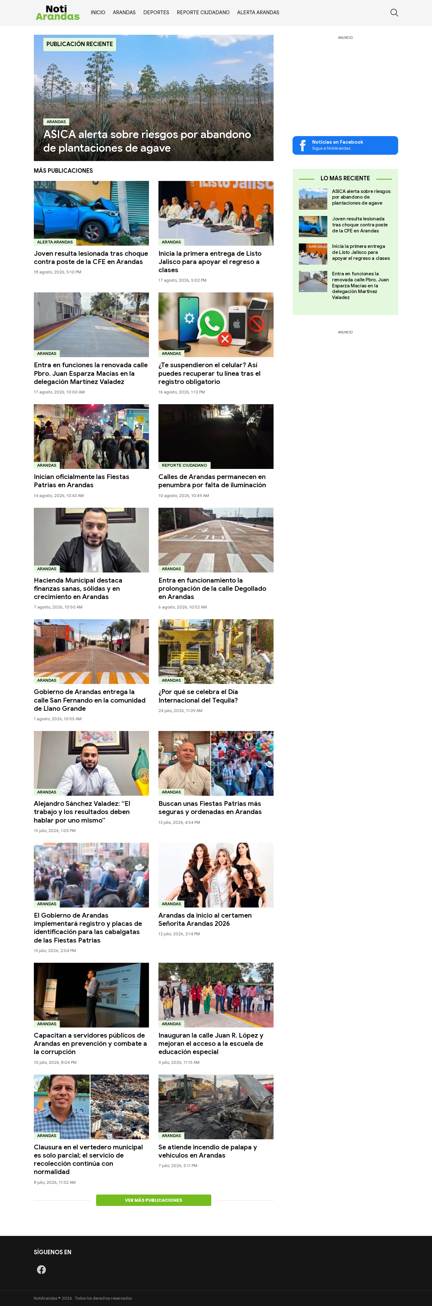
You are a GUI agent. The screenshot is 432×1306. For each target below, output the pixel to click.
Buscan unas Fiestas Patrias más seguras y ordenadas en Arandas (210, 808)
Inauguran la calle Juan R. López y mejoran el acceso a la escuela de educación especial (210, 1043)
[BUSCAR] (394, 12)
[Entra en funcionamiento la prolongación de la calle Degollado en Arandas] (216, 540)
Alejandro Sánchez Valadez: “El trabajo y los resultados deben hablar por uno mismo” (82, 812)
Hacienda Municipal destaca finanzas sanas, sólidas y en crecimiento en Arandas (78, 588)
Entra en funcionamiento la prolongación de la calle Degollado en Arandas (212, 588)
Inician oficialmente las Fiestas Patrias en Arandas (81, 481)
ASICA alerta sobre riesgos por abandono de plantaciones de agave (361, 197)
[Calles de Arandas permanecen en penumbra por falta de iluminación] (216, 436)
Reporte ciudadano (203, 12)
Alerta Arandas (258, 12)
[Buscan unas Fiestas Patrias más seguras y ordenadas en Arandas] (216, 763)
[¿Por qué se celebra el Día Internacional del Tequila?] (216, 651)
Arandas (124, 12)
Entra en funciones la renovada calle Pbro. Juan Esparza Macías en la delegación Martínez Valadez (91, 373)
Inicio (98, 12)
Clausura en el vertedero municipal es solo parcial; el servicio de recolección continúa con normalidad (88, 1159)
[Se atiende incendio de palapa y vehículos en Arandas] (216, 1107)
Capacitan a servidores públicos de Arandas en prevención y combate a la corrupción (90, 1043)
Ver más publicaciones (153, 1200)
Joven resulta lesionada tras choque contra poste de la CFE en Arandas (91, 257)
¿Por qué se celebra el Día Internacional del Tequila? (198, 696)
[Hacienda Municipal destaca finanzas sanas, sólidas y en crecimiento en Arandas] (91, 540)
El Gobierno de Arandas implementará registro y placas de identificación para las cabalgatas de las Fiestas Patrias (88, 927)
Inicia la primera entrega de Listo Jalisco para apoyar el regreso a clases (210, 261)
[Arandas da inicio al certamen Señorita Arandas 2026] (216, 875)
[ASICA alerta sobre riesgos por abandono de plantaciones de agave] (154, 98)
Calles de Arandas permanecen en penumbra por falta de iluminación (212, 481)
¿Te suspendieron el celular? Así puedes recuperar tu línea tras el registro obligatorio (209, 373)
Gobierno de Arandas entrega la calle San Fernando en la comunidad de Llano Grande (89, 700)
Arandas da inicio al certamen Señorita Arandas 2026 (205, 919)
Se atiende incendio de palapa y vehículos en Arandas (207, 1151)
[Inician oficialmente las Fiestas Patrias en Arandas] (91, 436)
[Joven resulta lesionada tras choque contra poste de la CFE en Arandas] (91, 213)
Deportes (156, 12)
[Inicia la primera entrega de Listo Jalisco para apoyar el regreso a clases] (216, 213)
